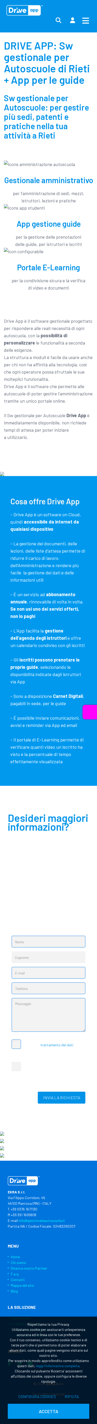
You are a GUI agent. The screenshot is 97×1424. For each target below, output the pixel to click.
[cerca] (58, 20)
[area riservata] (72, 20)
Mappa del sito (22, 1285)
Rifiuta (72, 1396)
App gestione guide (49, 223)
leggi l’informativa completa (57, 1366)
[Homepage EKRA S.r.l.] (24, 10)
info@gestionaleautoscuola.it (42, 1220)
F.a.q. (15, 1274)
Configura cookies (37, 1396)
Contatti (18, 1279)
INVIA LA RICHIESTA (61, 1097)
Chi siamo (18, 1262)
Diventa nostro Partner (29, 1268)
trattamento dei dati (56, 1045)
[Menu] (86, 20)
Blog (14, 1291)
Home (15, 1257)
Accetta (48, 1411)
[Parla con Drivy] (90, 712)
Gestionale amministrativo (48, 180)
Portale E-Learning (48, 267)
